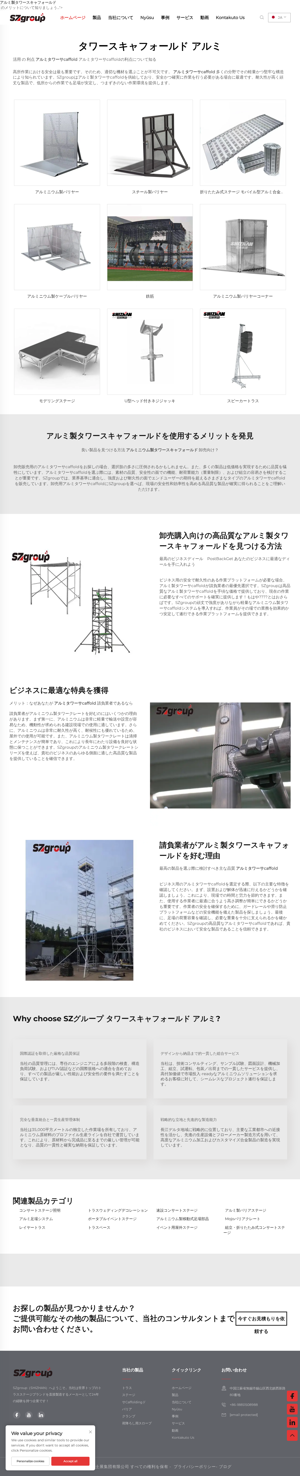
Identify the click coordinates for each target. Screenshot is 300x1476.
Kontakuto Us (230, 17)
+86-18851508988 (244, 1405)
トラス (127, 1388)
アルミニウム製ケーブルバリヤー (57, 296)
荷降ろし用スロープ (137, 1423)
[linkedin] (41, 1415)
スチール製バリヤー (150, 192)
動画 (204, 17)
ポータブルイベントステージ (112, 1219)
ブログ (225, 1466)
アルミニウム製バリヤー (57, 192)
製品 (97, 17)
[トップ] (292, 1435)
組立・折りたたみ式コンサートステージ (254, 1230)
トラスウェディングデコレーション (118, 1210)
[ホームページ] (27, 17)
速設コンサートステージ (177, 1210)
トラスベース (99, 1227)
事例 (165, 17)
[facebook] (16, 1415)
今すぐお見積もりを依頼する (261, 1321)
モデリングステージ (57, 400)
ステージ (128, 1395)
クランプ (128, 1416)
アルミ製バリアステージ (245, 1210)
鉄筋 (150, 296)
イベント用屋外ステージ (177, 1227)
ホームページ (73, 17)
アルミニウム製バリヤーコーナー (243, 296)
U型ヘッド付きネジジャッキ (149, 400)
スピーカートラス (243, 400)
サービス (184, 17)
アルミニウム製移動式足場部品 (182, 1219)
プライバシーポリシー (195, 1466)
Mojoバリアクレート (242, 1219)
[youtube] (29, 1415)
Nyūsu (147, 17)
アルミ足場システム (36, 1219)
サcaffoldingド (134, 1402)
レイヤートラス (32, 1227)
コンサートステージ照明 (39, 1210)
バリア (127, 1409)
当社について (120, 17)
